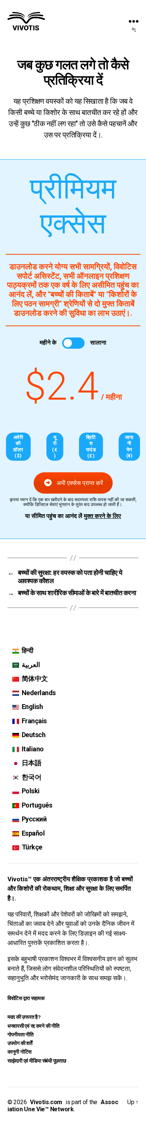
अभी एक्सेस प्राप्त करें (80, 483)
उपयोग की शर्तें (20, 1043)
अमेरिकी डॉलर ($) (18, 446)
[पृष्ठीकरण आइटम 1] (10, 345)
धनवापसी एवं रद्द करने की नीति (33, 1026)
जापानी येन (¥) (129, 446)
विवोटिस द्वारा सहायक (26, 998)
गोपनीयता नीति (20, 1034)
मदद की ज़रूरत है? (24, 1017)
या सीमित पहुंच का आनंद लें (73, 516)
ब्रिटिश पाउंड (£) (91, 446)
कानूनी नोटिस (19, 1052)
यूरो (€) (54, 446)
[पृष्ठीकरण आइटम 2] (10, 360)
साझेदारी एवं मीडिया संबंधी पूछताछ (36, 1061)
